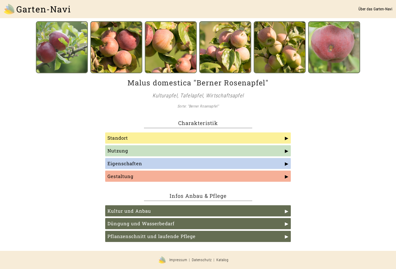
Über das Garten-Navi (375, 9)
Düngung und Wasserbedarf (140, 224)
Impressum (178, 260)
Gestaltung (120, 176)
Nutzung (117, 151)
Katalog (222, 260)
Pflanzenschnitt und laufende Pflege (151, 236)
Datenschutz (202, 260)
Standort (117, 138)
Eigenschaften (124, 163)
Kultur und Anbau (129, 211)
